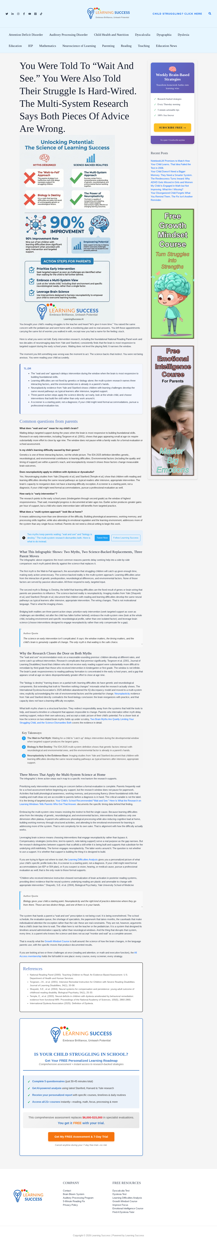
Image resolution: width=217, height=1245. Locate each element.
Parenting (108, 45)
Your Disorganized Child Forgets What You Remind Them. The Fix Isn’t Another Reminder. (172, 196)
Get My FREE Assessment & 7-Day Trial (81, 1136)
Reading (126, 45)
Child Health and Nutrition (111, 34)
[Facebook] (24, 14)
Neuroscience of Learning (79, 45)
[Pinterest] (35, 14)
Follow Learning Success (125, 538)
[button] (177, 14)
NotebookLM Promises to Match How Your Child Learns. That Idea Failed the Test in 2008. (171, 164)
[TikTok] (41, 14)
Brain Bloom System (73, 1194)
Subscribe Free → (172, 127)
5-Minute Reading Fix (74, 1201)
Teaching (144, 45)
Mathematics (47, 45)
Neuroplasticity (122, 693)
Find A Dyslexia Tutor (123, 1212)
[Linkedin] (12, 14)
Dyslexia (183, 34)
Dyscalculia (142, 34)
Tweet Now (102, 538)
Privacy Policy (70, 1205)
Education (15, 45)
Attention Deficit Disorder (26, 34)
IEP (30, 45)
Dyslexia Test (119, 1194)
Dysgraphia (164, 34)
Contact (67, 1190)
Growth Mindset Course (57, 941)
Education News (166, 45)
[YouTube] (29, 14)
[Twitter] (7, 14)
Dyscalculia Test (120, 1190)
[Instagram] (18, 14)
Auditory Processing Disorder (68, 34)
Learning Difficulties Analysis (83, 859)
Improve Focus (120, 1205)
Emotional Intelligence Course (127, 1208)
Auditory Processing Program (78, 1197)
